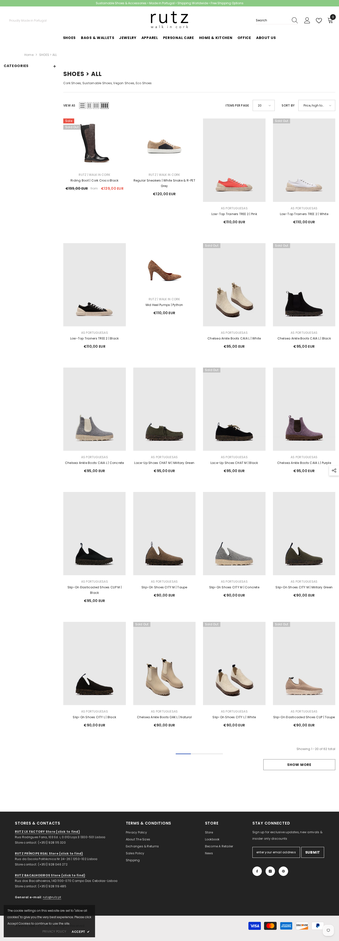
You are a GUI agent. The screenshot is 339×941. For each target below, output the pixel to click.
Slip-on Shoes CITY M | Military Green (304, 587)
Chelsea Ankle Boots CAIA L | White (234, 338)
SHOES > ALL (48, 55)
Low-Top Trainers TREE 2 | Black (94, 338)
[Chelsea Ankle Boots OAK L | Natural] (164, 663)
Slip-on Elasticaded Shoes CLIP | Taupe (304, 717)
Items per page (237, 105)
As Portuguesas (234, 208)
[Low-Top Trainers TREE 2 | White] (304, 160)
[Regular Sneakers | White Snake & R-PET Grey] (164, 143)
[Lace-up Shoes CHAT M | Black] (234, 409)
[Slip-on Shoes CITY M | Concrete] (234, 533)
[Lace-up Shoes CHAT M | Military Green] (164, 409)
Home (29, 55)
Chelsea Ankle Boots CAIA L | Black (304, 338)
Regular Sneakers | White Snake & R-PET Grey (164, 183)
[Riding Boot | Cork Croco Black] (94, 143)
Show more (299, 764)
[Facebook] (257, 871)
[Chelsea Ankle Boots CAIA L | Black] (304, 284)
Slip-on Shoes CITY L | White (234, 717)
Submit (312, 852)
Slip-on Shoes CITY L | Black (94, 717)
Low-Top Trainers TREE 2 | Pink (234, 214)
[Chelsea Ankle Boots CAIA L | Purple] (304, 409)
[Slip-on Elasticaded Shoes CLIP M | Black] (94, 533)
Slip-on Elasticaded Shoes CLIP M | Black (95, 590)
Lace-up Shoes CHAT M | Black (234, 463)
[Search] (277, 20)
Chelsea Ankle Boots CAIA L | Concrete (94, 463)
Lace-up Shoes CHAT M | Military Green (164, 463)
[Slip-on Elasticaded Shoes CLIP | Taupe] (304, 663)
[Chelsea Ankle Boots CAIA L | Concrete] (94, 409)
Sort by (288, 105)
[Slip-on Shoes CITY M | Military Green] (304, 533)
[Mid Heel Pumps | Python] (164, 268)
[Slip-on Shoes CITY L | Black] (94, 663)
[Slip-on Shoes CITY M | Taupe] (164, 533)
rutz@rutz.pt (52, 897)
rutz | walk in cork (94, 175)
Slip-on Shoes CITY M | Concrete (234, 587)
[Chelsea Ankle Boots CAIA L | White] (234, 284)
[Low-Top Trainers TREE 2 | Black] (94, 284)
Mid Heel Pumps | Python (164, 305)
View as (69, 105)
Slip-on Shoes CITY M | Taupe (164, 587)
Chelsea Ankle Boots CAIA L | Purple (304, 463)
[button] (82, 105)
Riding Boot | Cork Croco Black (94, 180)
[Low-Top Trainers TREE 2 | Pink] (234, 160)
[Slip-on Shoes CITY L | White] (234, 663)
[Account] (307, 21)
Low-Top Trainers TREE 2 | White (304, 214)
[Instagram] (270, 871)
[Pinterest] (283, 871)
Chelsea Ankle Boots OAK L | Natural (164, 717)
